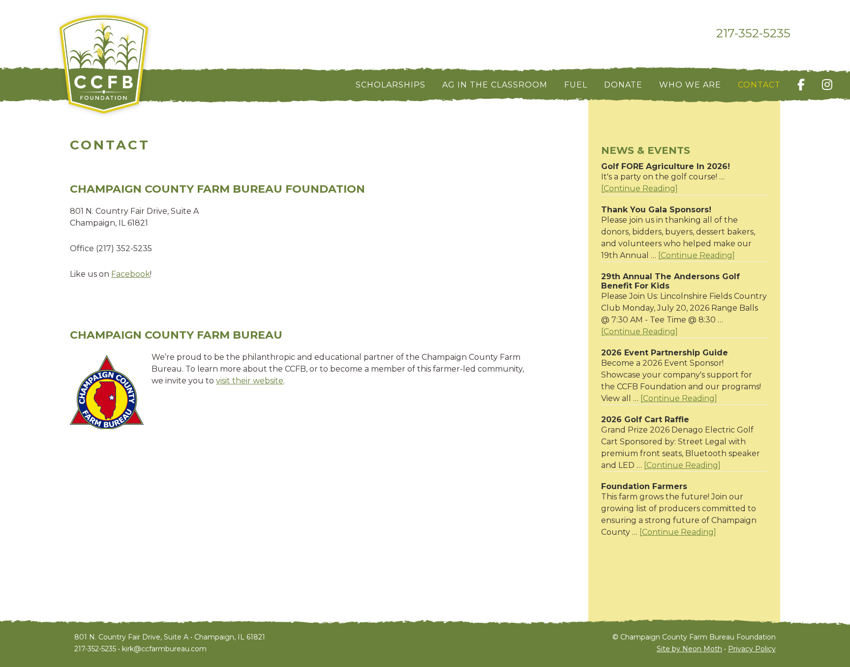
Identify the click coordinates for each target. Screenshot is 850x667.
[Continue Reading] (639, 189)
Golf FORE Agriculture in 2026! (665, 166)
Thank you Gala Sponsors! (656, 209)
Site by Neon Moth (689, 648)
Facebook (130, 274)
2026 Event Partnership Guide (664, 352)
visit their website (249, 380)
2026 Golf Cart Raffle (645, 419)
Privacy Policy (752, 648)
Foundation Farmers (644, 486)
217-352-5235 (753, 33)
